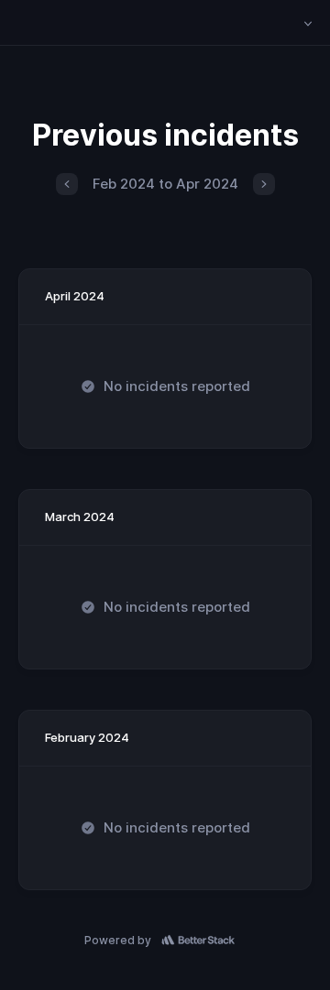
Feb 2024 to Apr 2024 (165, 183)
